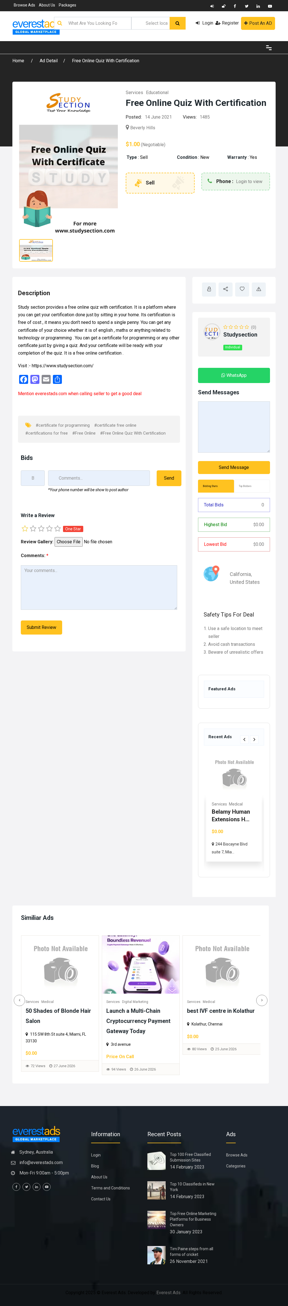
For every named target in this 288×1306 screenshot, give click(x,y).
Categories (236, 1166)
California (240, 574)
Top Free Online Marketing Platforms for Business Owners (193, 1219)
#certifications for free (46, 433)
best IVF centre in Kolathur (140, 1010)
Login (207, 23)
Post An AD (260, 23)
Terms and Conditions (110, 1188)
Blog (95, 1166)
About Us (47, 5)
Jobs (216, 804)
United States (245, 582)
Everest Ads (168, 1292)
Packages (67, 5)
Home (18, 60)
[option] (234, 811)
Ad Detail (49, 60)
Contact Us (101, 1199)
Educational (157, 92)
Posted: (134, 117)
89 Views (199, 1056)
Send (169, 478)
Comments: (34, 555)
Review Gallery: (37, 541)
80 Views (118, 1049)
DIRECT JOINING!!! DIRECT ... (225, 819)
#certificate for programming (63, 425)
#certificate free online (115, 425)
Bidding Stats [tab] (210, 486)
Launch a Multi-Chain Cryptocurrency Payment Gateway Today (58, 1020)
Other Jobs (232, 804)
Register (230, 23)
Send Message (234, 467)
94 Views (38, 1069)
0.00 (258, 524)
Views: (190, 117)
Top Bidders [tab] (245, 486)
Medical (128, 1002)
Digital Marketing (54, 1002)
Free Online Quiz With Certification (105, 60)
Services (134, 92)
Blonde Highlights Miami (218, 1010)
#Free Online (84, 433)
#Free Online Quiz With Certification (133, 433)
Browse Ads (24, 5)
